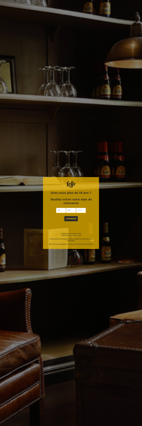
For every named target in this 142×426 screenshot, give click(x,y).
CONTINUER (71, 219)
